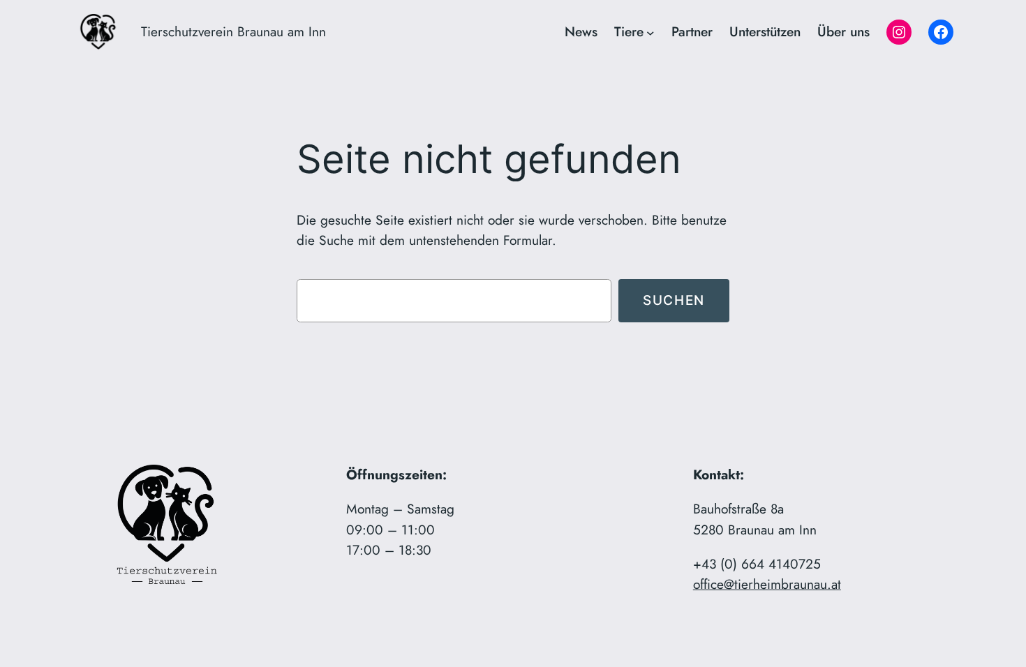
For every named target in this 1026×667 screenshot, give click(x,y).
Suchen (674, 300)
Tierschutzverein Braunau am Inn (233, 31)
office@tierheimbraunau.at (767, 584)
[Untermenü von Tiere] (650, 32)
